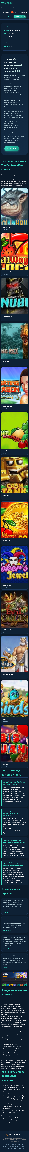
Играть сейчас (11, 148)
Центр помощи (17, 8)
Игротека (9, 8)
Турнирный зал (7, 12)
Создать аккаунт (20, 16)
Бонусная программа (21, 12)
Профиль (8, 16)
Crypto (3, 8)
